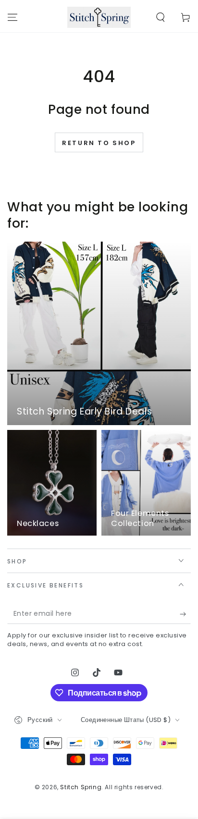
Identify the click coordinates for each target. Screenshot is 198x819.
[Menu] (12, 17)
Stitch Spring (80, 787)
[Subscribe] (185, 614)
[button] (160, 17)
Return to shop (99, 142)
